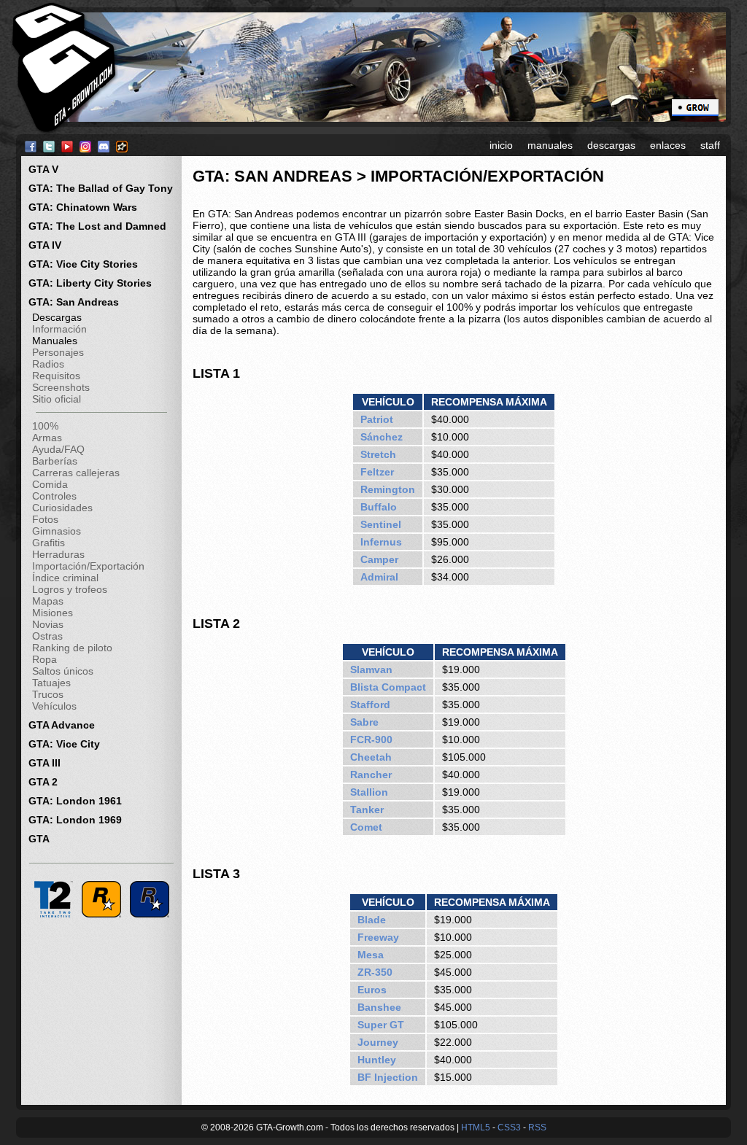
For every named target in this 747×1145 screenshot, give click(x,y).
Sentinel (380, 524)
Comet (366, 827)
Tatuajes (51, 682)
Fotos (45, 519)
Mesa (370, 954)
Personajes (58, 352)
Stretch (378, 454)
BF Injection (387, 1077)
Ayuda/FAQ (58, 449)
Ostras (47, 636)
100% (45, 426)
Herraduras (58, 554)
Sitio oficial (56, 399)
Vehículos (54, 706)
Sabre (364, 722)
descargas (611, 145)
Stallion (369, 792)
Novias (47, 624)
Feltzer (377, 472)
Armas (47, 437)
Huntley (376, 1060)
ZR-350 (374, 972)
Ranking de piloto (72, 647)
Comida (50, 484)
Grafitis (48, 542)
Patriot (376, 419)
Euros (372, 989)
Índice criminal (65, 577)
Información (59, 329)
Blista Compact (388, 687)
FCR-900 (371, 739)
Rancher (371, 774)
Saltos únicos (62, 671)
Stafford (370, 704)
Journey (377, 1042)
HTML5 (475, 1127)
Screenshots (61, 387)
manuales (550, 145)
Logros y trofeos (69, 589)
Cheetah (371, 757)
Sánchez (381, 437)
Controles (54, 496)
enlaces (668, 145)
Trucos (47, 694)
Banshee (379, 1007)
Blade (371, 919)
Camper (379, 559)
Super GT (380, 1024)
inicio (501, 145)
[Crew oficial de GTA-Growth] (695, 106)
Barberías (54, 461)
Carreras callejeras (76, 472)
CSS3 (509, 1127)
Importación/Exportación (88, 566)
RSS (537, 1127)
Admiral (379, 577)
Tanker (367, 809)
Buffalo (378, 507)
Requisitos (56, 375)
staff (710, 145)
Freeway (378, 937)
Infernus (381, 542)
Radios (48, 364)
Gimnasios (56, 531)
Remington (387, 489)
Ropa (44, 659)
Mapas (47, 601)
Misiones (52, 612)
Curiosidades (62, 507)
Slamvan (371, 669)
